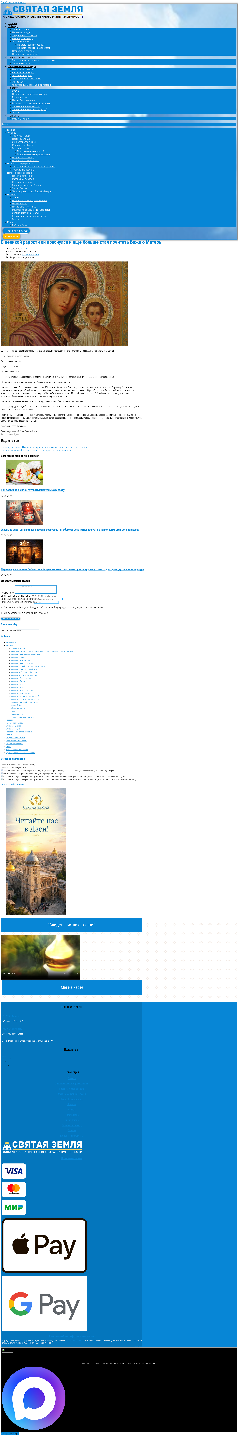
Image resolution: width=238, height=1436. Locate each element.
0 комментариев (30, 254)
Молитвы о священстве (20, 693)
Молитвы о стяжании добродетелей (25, 696)
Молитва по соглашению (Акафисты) (31, 103)
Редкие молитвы (17, 714)
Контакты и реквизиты (71, 1135)
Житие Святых (19, 81)
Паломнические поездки (22, 66)
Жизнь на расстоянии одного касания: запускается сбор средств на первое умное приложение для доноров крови (70, 529)
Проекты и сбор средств (71, 1088)
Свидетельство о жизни (24, 35)
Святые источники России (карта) (29, 109)
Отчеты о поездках (22, 75)
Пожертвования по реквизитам (33, 48)
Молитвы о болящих (18, 681)
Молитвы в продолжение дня (22, 663)
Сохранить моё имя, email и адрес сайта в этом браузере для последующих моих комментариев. (54, 607)
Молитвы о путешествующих (22, 690)
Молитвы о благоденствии (21, 678)
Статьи (15, 91)
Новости (13, 87)
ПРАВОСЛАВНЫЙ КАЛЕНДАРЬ (12, 784)
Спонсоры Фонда (21, 29)
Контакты (13, 115)
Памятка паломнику (22, 69)
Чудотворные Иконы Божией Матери (31, 85)
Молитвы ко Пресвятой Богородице (25, 672)
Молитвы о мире (17, 687)
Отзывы (16, 112)
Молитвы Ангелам (18, 657)
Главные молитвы (18, 648)
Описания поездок (13, 729)
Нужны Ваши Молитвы (14, 723)
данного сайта (75, 1341)
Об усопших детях (18, 708)
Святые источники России (26, 106)
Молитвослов (19, 97)
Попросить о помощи (23, 51)
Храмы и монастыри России (26, 78)
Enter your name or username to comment (22, 595)
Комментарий (8, 592)
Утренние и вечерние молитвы (23, 717)
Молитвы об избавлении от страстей (25, 699)
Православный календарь (25, 54)
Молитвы (9, 645)
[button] (119, 124)
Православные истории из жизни (29, 94)
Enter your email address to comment (19, 598)
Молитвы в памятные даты (21, 660)
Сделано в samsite (138, 1346)
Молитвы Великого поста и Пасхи (24, 669)
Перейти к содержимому (13, 2)
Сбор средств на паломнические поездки (33, 60)
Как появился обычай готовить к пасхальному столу (33, 490)
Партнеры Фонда (21, 32)
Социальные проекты (23, 63)
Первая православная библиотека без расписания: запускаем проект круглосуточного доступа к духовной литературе (72, 569)
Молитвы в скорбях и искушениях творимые (28, 666)
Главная (12, 23)
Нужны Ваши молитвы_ (24, 100)
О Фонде (13, 26)
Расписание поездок (23, 72)
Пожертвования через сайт (31, 44)
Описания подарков (13, 726)
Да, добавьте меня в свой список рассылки (26, 612)
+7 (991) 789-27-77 (11, 1015)
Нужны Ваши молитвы (71, 1099)
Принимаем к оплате (71, 1158)
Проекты (9, 735)
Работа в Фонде (20, 118)
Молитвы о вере (17, 684)
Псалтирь (14, 711)
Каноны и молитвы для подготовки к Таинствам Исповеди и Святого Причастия (42, 651)
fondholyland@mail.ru (12, 1028)
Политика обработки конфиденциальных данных (71, 1336)
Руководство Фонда (22, 38)
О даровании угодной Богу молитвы (24, 702)
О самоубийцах (16, 705)
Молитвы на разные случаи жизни (24, 675)
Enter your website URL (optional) (17, 601)
